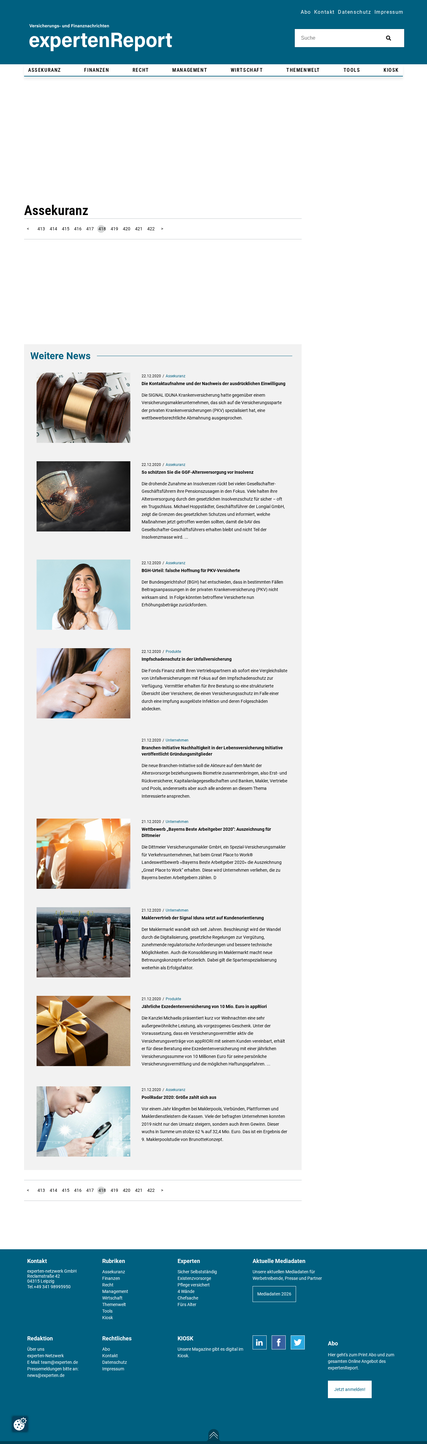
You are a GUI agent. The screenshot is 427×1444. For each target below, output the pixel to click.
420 (126, 228)
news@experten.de (45, 1375)
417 (90, 228)
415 (65, 228)
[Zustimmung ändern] (20, 1424)
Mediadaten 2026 (274, 1293)
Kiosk (183, 1355)
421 (139, 228)
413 (41, 228)
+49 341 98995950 (52, 1286)
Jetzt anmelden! (349, 1389)
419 (114, 228)
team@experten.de (59, 1362)
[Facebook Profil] (279, 1342)
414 (53, 228)
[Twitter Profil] (298, 1342)
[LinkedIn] (260, 1342)
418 (102, 228)
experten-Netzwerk (45, 1355)
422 (151, 228)
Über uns (35, 1349)
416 (78, 228)
